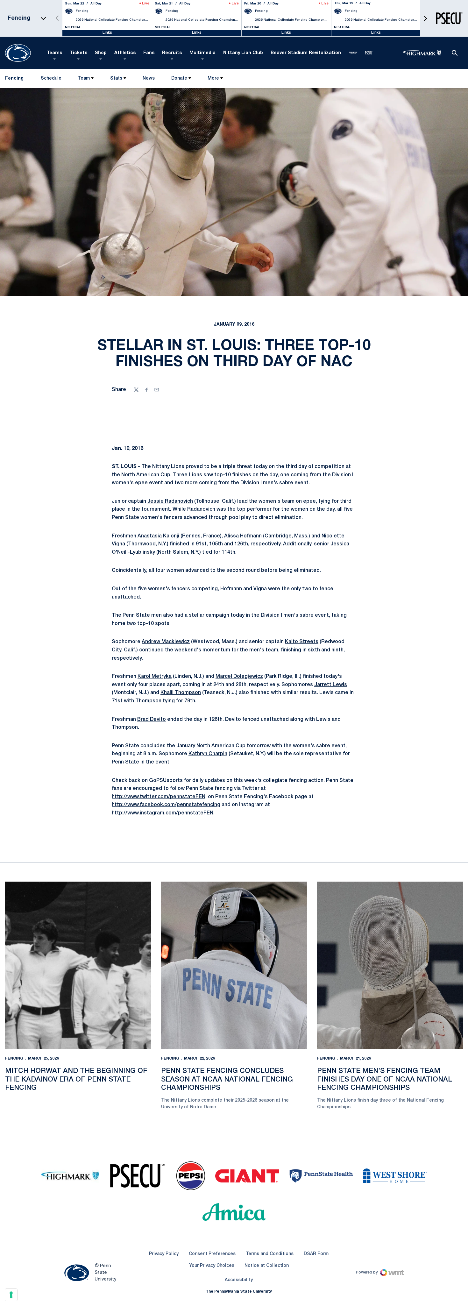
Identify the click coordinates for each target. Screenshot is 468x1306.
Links (107, 32)
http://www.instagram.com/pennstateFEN (162, 813)
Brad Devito (151, 719)
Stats (116, 78)
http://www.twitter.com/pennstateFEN (158, 797)
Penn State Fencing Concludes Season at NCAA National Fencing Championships (227, 1079)
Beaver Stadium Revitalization (306, 53)
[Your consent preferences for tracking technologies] (11, 1295)
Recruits (172, 53)
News (149, 78)
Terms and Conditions (270, 1254)
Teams (54, 53)
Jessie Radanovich (170, 501)
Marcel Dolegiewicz (239, 676)
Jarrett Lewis (330, 685)
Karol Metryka (155, 676)
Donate (179, 78)
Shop (101, 53)
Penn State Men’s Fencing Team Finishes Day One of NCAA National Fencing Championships (384, 1079)
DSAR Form (316, 1254)
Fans (148, 53)
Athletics (125, 53)
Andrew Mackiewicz (166, 642)
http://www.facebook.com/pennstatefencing (166, 805)
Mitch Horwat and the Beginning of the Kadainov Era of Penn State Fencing (76, 1079)
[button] (425, 18)
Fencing (14, 1058)
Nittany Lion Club (243, 53)
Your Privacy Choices (211, 1266)
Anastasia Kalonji (158, 536)
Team (84, 78)
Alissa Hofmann (243, 536)
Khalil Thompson (180, 693)
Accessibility (239, 1280)
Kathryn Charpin (207, 754)
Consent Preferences (212, 1254)
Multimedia (202, 53)
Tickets (78, 53)
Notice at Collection (267, 1266)
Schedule (51, 78)
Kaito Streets (301, 642)
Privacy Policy (164, 1254)
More (213, 78)
